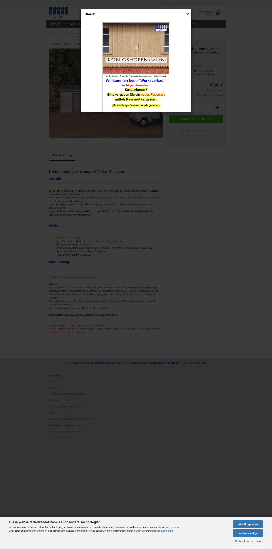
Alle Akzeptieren (248, 524)
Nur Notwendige (248, 533)
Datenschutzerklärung (161, 530)
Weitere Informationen (248, 541)
